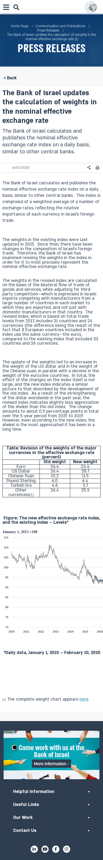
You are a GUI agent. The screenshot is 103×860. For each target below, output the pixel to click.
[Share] (89, 167)
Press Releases (48, 30)
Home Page (20, 26)
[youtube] (45, 849)
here (84, 699)
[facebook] (55, 849)
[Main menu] (6, 7)
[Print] (97, 168)
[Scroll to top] (51, 721)
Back (12, 78)
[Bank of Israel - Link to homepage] (91, 7)
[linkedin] (34, 849)
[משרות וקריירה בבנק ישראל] (51, 755)
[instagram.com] (66, 849)
